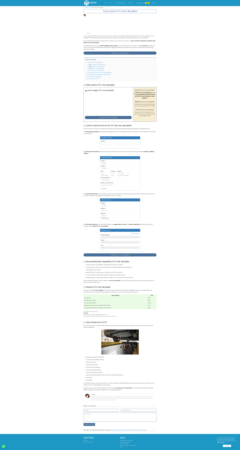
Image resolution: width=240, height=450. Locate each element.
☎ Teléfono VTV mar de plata (96, 68)
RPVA (111, 3)
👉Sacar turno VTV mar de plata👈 (120, 53)
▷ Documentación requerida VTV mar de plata (99, 74)
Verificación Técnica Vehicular (126, 440)
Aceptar (227, 445)
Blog (147, 3)
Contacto (154, 3)
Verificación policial (120, 3)
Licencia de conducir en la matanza (128, 445)
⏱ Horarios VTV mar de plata (97, 70)
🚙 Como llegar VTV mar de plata (97, 64)
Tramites (130, 3)
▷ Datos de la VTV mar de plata (95, 62)
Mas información (221, 442)
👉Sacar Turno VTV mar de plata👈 (108, 117)
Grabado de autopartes (125, 442)
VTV (105, 3)
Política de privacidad (88, 442)
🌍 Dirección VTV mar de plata (96, 66)
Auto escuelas (139, 3)
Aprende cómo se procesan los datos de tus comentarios (128, 430)
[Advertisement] (121, 23)
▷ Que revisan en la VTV (93, 78)
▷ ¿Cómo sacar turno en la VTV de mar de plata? (100, 72)
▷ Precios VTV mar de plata (94, 76)
